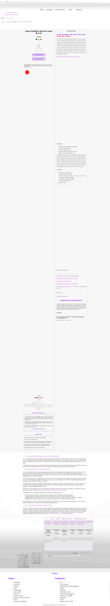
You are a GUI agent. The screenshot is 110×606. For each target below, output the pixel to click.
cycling (51, 404)
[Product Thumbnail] (50, 71)
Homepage (17, 590)
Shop (70, 9)
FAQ (72, 513)
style (28, 406)
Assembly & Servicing (80, 518)
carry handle (45, 404)
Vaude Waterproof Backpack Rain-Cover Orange (67, 278)
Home (41, 9)
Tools (62, 599)
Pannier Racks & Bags (15, 21)
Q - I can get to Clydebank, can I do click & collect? (42, 456)
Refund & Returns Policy (22, 597)
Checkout (17, 584)
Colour (38, 36)
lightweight (37, 405)
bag (40, 404)
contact (83, 461)
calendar (75, 553)
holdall (33, 405)
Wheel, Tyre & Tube (66, 601)
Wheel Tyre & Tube (67, 518)
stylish (31, 406)
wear (34, 407)
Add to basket (39, 58)
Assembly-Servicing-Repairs (69, 586)
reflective (47, 405)
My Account (17, 592)
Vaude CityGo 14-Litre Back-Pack (64, 281)
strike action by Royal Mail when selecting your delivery (52, 490)
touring (37, 406)
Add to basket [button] (48, 541)
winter (42, 407)
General (79, 9)
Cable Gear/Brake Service (56, 530)
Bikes (62, 588)
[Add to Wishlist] (39, 46)
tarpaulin (33, 406)
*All (36, 403)
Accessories (9, 21)
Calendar (49, 9)
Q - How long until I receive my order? (37, 469)
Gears (52, 518)
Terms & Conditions (20, 601)
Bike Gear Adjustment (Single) (64, 530)
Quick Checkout (39, 54)
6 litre (28, 404)
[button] (55, 456)
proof (43, 405)
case (48, 404)
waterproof (50, 406)
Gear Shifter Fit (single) (72, 530)
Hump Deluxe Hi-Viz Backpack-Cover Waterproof (67, 283)
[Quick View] (48, 544)
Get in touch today (73, 286)
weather (37, 407)
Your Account (60, 9)
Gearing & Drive (65, 592)
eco (25, 405)
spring (26, 406)
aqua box (34, 404)
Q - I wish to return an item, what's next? (38, 505)
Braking (62, 590)
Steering (63, 597)
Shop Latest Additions (63, 296)
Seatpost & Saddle (66, 595)
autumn (38, 404)
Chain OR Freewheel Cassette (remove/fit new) (48, 531)
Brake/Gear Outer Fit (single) (89, 530)
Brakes (58, 518)
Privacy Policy (18, 595)
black (42, 404)
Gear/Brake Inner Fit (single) (81, 530)
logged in (63, 320)
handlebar (30, 405)
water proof (46, 406)
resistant (51, 405)
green (27, 405)
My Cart (16, 594)
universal (39, 406)
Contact (16, 586)
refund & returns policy (58, 513)
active (32, 404)
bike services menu (63, 276)
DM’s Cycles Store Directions (39, 428)
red (45, 405)
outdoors (40, 405)
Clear (40, 41)
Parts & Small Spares (67, 594)
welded (40, 407)
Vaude (43, 406)
